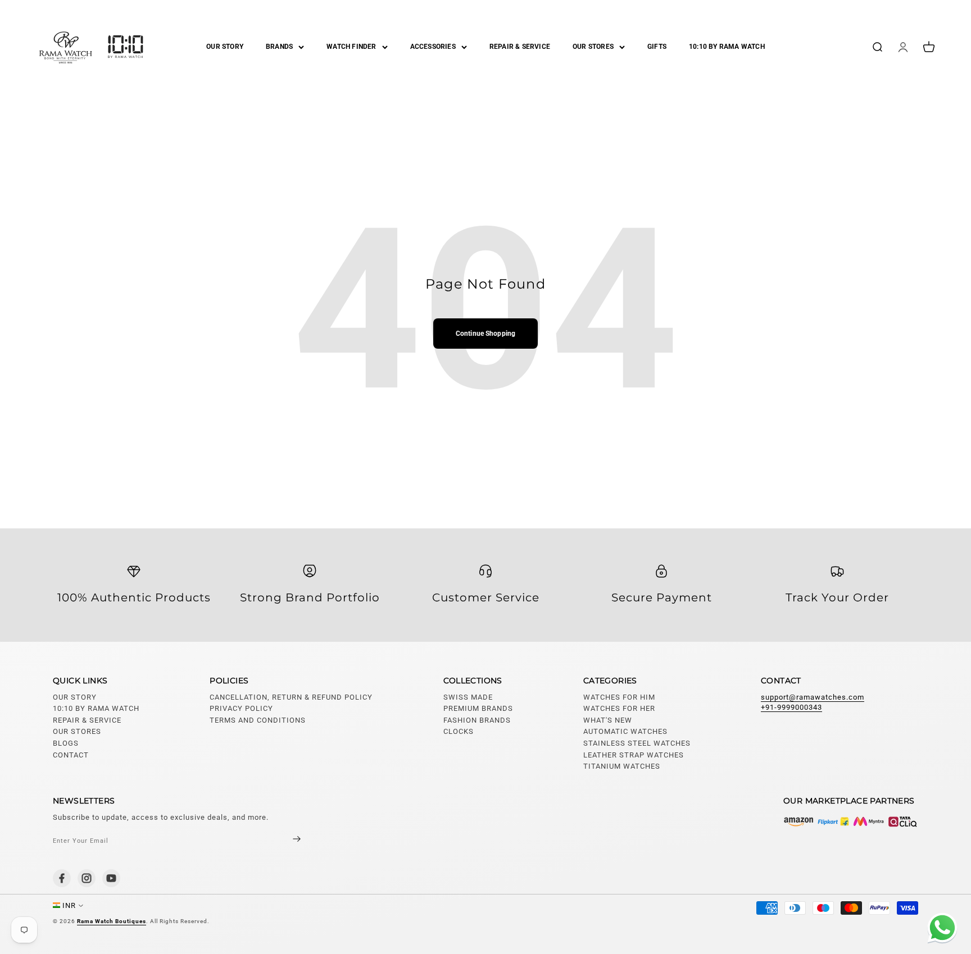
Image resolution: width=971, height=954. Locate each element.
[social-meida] (62, 878)
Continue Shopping (485, 333)
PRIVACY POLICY (241, 708)
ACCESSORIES (433, 47)
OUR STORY (224, 47)
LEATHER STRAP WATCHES (633, 755)
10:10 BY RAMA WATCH (727, 47)
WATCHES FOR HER (619, 708)
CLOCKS (458, 731)
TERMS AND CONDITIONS (258, 720)
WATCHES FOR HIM (619, 697)
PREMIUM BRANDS (478, 708)
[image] (850, 821)
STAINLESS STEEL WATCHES (637, 743)
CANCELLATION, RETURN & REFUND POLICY (291, 697)
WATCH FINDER (351, 47)
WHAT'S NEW (607, 720)
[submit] (287, 840)
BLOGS (66, 743)
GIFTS (656, 47)
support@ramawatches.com (812, 697)
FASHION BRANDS (477, 720)
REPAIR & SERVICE (519, 47)
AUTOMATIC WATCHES (625, 731)
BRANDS (279, 47)
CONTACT (71, 755)
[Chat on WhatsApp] (940, 929)
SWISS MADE (468, 697)
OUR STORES (593, 47)
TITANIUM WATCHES (621, 766)
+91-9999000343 (791, 707)
